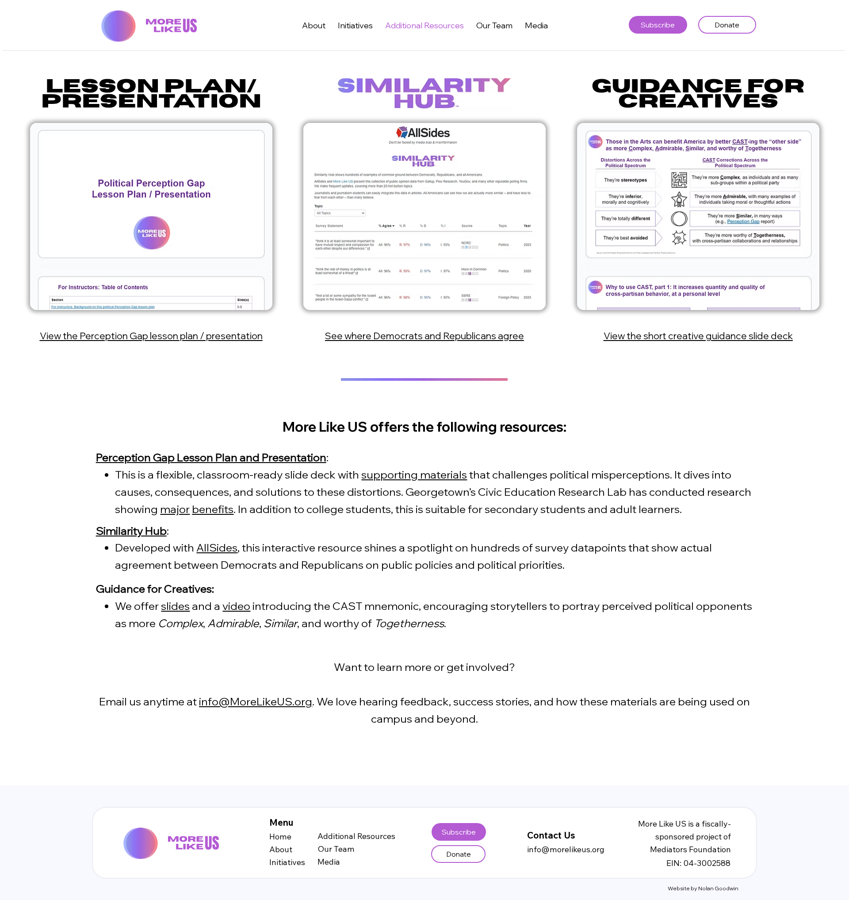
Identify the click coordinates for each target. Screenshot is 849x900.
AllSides (216, 547)
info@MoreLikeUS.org (255, 701)
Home (280, 836)
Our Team (336, 849)
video (236, 606)
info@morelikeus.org (565, 849)
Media (328, 862)
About (280, 849)
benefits (212, 509)
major (175, 509)
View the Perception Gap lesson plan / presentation (151, 335)
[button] (355, 25)
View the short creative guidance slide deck (698, 335)
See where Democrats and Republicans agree (424, 335)
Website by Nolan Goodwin (703, 888)
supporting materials (414, 474)
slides (175, 606)
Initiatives (287, 862)
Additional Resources (356, 836)
